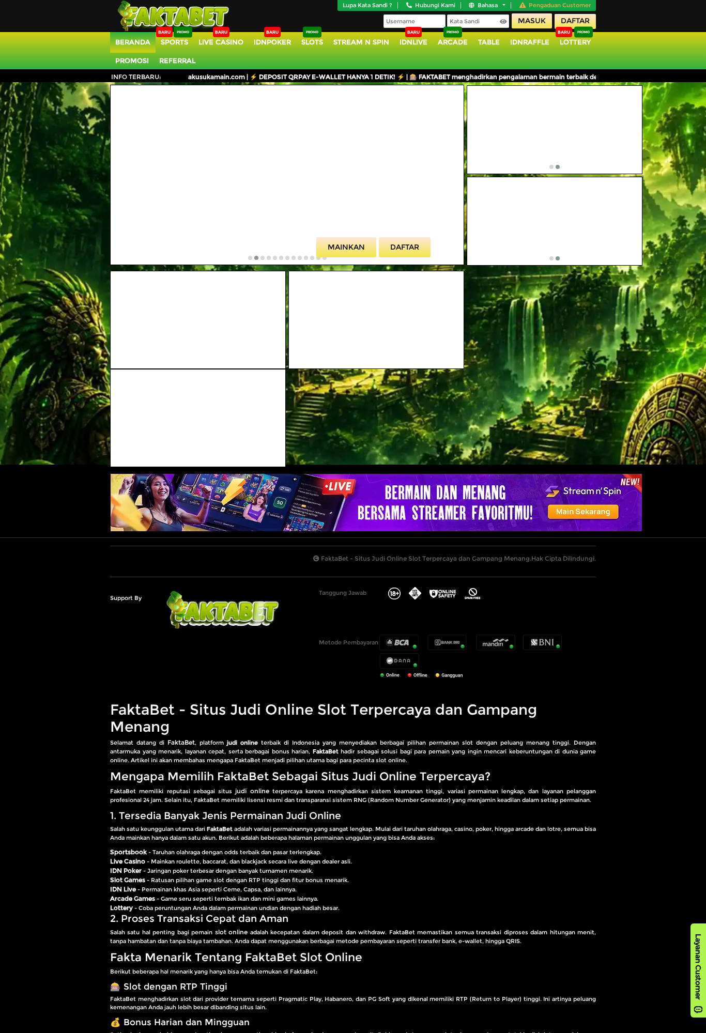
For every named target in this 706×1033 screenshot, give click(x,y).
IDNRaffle (529, 42)
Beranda (132, 42)
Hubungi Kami (435, 5)
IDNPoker (272, 42)
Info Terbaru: (136, 77)
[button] (250, 258)
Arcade (453, 42)
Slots (312, 42)
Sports (174, 42)
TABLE (489, 42)
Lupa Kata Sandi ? (367, 5)
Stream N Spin (361, 42)
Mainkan (346, 247)
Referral (177, 60)
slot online (231, 932)
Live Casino (220, 42)
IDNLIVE (413, 42)
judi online (252, 791)
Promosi (132, 60)
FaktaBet (181, 742)
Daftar (575, 20)
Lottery (575, 42)
